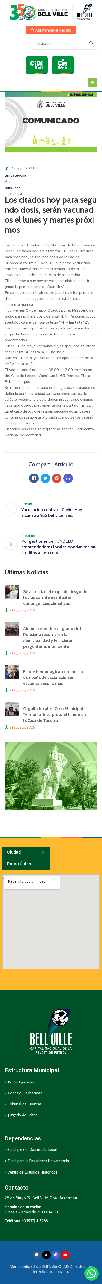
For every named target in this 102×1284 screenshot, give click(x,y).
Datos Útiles (19, 863)
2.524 (17, 194)
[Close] (46, 1255)
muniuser (12, 188)
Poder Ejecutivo (21, 1082)
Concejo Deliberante (25, 1093)
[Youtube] (65, 1255)
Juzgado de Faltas (22, 1115)
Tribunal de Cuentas (25, 1104)
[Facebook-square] (37, 1255)
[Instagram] (56, 1255)
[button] (51, 30)
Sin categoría (15, 175)
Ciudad (14, 852)
